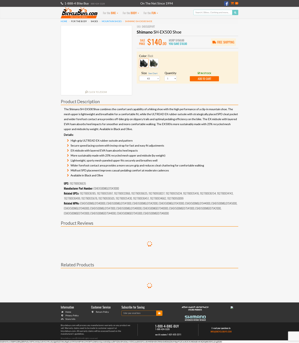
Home (64, 21)
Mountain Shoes (112, 21)
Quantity (170, 73)
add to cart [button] (204, 79)
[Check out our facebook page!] (226, 3)
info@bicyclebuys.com (221, 331)
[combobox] (149, 78)
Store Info (70, 319)
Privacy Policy (72, 315)
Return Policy (102, 312)
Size (149, 73)
